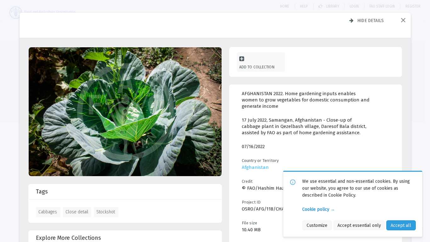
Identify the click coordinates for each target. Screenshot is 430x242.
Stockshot (105, 212)
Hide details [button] (370, 20)
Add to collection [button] (256, 67)
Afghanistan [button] (255, 167)
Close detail (76, 212)
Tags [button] (42, 191)
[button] (403, 20)
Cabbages (47, 212)
